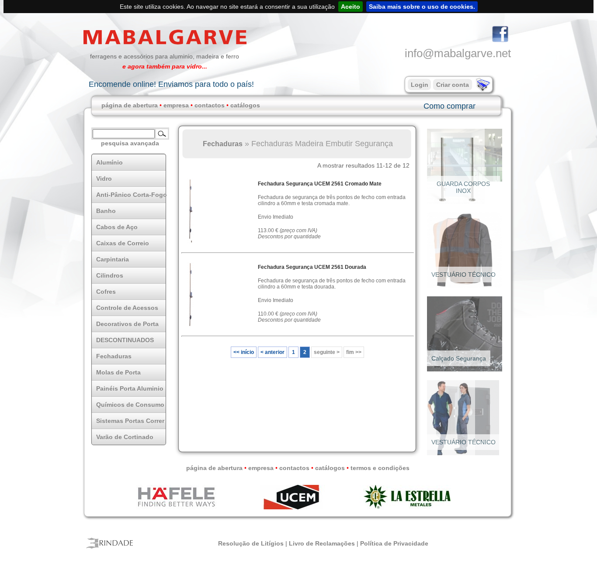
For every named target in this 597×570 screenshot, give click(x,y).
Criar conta (452, 84)
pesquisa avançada (130, 143)
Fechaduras (223, 144)
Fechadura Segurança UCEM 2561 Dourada (312, 267)
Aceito (350, 6)
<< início (243, 352)
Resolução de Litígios (251, 543)
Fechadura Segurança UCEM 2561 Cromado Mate (320, 184)
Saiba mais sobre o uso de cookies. (422, 6)
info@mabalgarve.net (458, 53)
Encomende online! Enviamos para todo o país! (171, 84)
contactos (209, 105)
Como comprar (449, 106)
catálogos (245, 105)
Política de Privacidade (394, 543)
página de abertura (129, 105)
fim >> (353, 352)
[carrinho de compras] (482, 89)
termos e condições (380, 467)
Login (419, 84)
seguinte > (327, 352)
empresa (176, 105)
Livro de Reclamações (322, 543)
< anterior (272, 352)
